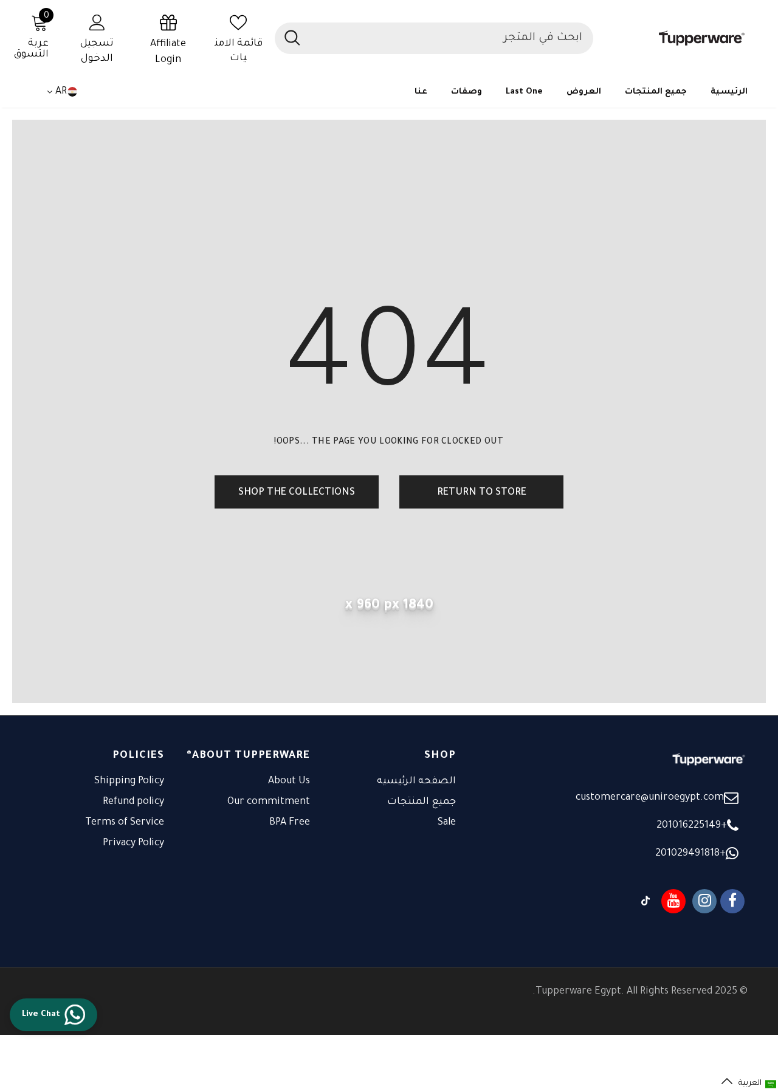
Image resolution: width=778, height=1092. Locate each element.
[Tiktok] (645, 901)
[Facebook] (732, 901)
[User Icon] (97, 21)
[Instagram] (704, 901)
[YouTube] (673, 901)
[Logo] (676, 38)
